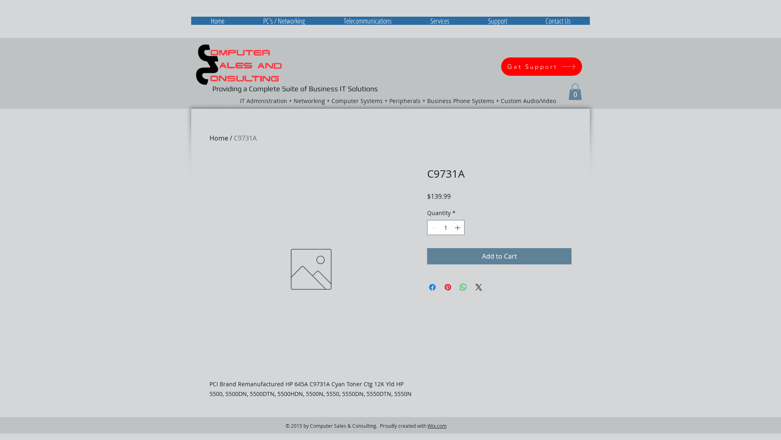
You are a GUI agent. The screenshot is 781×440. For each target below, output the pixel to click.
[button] (575, 92)
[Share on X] (479, 287)
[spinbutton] (445, 227)
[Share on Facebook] (432, 287)
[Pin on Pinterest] (448, 287)
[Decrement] (433, 227)
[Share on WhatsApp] (463, 287)
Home (218, 138)
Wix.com (437, 425)
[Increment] (458, 227)
